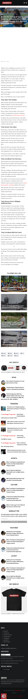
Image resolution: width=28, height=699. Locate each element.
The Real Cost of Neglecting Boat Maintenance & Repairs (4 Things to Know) (16, 408)
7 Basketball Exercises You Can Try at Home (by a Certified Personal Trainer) (16, 430)
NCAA (4, 355)
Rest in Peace (7, 642)
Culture (4, 353)
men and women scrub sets (18, 115)
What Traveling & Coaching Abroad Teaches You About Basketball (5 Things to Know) (15, 463)
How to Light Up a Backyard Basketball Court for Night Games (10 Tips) (15, 472)
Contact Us (6, 633)
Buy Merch (6, 640)
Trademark (6, 638)
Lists (23, 353)
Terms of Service (8, 634)
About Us (6, 631)
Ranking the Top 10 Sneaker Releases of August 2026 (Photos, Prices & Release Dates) (15, 533)
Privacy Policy (7, 636)
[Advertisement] (14, 42)
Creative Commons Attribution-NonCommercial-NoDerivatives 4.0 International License (13, 681)
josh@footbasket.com (11, 648)
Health (10, 353)
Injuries (16, 353)
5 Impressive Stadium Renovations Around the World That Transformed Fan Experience (15, 498)
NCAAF (10, 355)
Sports (17, 355)
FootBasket (17, 690)
